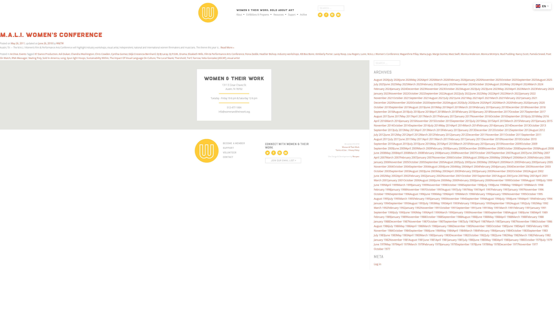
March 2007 (393, 157)
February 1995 (422, 198)
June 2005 (476, 162)
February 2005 (528, 162)
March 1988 (519, 217)
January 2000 (483, 180)
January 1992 (413, 207)
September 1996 (400, 194)
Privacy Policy (353, 150)
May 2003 (442, 171)
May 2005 (488, 162)
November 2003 (541, 166)
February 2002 (417, 176)
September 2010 (384, 143)
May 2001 (530, 176)
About (239, 14)
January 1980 (517, 240)
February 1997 (500, 189)
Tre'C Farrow (194, 58)
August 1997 (449, 189)
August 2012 (537, 130)
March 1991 (506, 207)
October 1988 (434, 217)
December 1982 (459, 235)
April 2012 (414, 134)
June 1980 (480, 240)
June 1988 (483, 217)
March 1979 (416, 244)
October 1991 (448, 207)
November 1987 (418, 221)
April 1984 (459, 230)
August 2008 (546, 148)
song (63, 58)
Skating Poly (35, 58)
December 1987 (398, 221)
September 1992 (501, 203)
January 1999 (419, 185)
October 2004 (401, 166)
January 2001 (396, 180)
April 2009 (411, 148)
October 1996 (382, 194)
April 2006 (513, 157)
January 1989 (399, 217)
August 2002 (536, 171)
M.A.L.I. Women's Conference (383, 54)
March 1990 (447, 212)
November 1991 (430, 207)
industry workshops (288, 54)
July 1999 (546, 180)
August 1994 (492, 198)
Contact (228, 157)
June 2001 (518, 176)
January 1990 (462, 212)
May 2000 (452, 180)
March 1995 (406, 198)
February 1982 (542, 235)
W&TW (60, 43)
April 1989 (541, 212)
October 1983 (520, 230)
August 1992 (518, 203)
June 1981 (429, 240)
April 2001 (542, 176)
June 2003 (431, 171)
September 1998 (473, 185)
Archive (303, 14)
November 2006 (442, 157)
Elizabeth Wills (195, 54)
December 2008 (473, 148)
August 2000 (427, 180)
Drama (183, 54)
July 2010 (413, 143)
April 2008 (403, 153)
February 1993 (467, 203)
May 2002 (391, 176)
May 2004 (461, 166)
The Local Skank (165, 58)
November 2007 (466, 153)
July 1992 (531, 203)
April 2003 (454, 171)
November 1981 (399, 240)
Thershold (180, 58)
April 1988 (506, 217)
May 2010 (437, 143)
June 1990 (410, 212)
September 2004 (419, 166)
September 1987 (454, 221)
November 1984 (383, 230)
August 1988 (469, 217)
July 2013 (399, 130)
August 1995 (381, 198)
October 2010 (528, 139)
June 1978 (482, 244)
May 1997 (473, 189)
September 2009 (384, 148)
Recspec (356, 156)
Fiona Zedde (251, 54)
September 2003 (400, 171)
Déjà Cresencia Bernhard (142, 54)
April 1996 (454, 194)
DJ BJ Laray (162, 54)
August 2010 (401, 143)
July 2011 (394, 139)
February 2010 (477, 143)
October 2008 (511, 148)
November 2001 (451, 176)
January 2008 (448, 153)
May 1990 (422, 212)
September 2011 (531, 134)
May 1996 (442, 194)
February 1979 (432, 244)
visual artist (233, 58)
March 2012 (427, 134)
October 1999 (518, 180)
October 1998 (455, 185)
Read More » (227, 47)
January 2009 (456, 148)
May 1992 (542, 203)
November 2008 (493, 148)
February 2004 (488, 166)
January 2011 (474, 139)
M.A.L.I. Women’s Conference (51, 35)
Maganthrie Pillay (409, 54)
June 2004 (450, 166)
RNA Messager (19, 58)
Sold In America (51, 58)
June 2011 (405, 139)
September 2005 (435, 162)
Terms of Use (341, 150)
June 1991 (482, 207)
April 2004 (473, 166)
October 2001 (469, 176)
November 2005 (399, 162)
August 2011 (381, 139)
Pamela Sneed (537, 54)
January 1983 (442, 235)
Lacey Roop (340, 54)
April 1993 (452, 203)
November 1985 (481, 226)
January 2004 (504, 166)
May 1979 (391, 244)
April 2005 (500, 162)
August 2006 (475, 157)
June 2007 (532, 153)
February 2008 (432, 153)
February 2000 (466, 180)
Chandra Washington (82, 54)
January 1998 (399, 189)
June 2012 (390, 134)
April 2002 (403, 176)
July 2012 (379, 134)
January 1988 (381, 221)
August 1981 (416, 240)
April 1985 (525, 226)
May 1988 (494, 217)
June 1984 (435, 230)
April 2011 (429, 139)
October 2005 (417, 162)
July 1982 (490, 235)
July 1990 (399, 212)
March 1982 (526, 235)
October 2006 (460, 157)
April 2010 (449, 143)
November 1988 (416, 217)
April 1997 (485, 189)
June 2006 (489, 157)
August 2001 (504, 176)
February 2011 (457, 139)
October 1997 (434, 189)
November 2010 (510, 139)
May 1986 (405, 226)
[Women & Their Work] (208, 11)
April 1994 (529, 198)
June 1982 (502, 235)
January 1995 (438, 198)
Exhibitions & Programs (258, 14)
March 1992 (381, 207)
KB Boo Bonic (307, 54)
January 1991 (538, 207)
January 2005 (545, 162)
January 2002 (434, 176)
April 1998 (523, 185)
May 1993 (440, 203)
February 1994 (543, 198)
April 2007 (380, 157)
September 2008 (529, 148)
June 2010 (425, 143)
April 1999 (392, 185)
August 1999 (533, 180)
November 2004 (383, 166)
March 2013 (435, 130)
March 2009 (425, 148)
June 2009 (399, 148)
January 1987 (508, 221)
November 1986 (526, 221)
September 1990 (384, 212)
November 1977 (528, 244)
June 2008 (380, 153)
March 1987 (494, 221)
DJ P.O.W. (173, 54)
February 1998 (382, 189)
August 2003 (417, 171)
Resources (278, 14)
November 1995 (516, 194)
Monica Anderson (470, 54)
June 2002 (380, 176)
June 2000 (441, 180)
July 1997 (462, 189)
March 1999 (405, 185)
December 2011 (476, 134)
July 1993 (429, 203)
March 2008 (416, 153)
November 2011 (495, 134)
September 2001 (487, 176)
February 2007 (408, 157)
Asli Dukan (64, 54)
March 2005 (513, 162)
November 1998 (437, 185)
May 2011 (417, 139)
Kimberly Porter (324, 54)
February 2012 (442, 134)
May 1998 (511, 185)
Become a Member (234, 143)
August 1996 (417, 194)
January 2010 (494, 143)
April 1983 (414, 235)
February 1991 (522, 207)
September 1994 (475, 198)
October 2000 (412, 180)
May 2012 (402, 134)
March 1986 (430, 226)
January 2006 (381, 162)
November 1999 (500, 180)
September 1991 (466, 207)
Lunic (363, 54)
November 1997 (416, 189)
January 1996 (499, 194)
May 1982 (513, 235)
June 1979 (380, 244)
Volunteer (229, 152)
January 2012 (459, 134)
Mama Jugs (426, 54)
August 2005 (452, 162)
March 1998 (536, 185)
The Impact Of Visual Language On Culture (133, 58)
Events (22, 54)
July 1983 (379, 235)
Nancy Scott (522, 54)
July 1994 (505, 198)
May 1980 (491, 240)
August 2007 (519, 153)
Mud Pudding (507, 54)
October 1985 (499, 226)
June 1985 (513, 226)
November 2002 (502, 171)
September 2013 (384, 130)
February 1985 (540, 226)
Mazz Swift (454, 54)
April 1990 (434, 212)
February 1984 (487, 230)
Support (292, 14)
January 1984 (504, 230)
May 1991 (493, 207)
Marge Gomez (440, 54)
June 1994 (517, 198)
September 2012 (520, 130)
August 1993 (416, 203)
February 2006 (541, 157)
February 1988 (535, 217)
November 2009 (511, 143)
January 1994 (381, 203)
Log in (377, 264)
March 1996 (467, 194)
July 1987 (469, 221)
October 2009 (529, 143)
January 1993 (483, 203)
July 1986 (394, 226)
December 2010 (491, 139)
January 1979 (448, 244)
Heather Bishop (267, 54)
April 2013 (422, 130)
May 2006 (501, 157)
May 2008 (391, 153)
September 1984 (419, 230)
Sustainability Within (98, 58)
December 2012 (484, 130)
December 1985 (462, 226)
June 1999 (380, 185)
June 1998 (500, 185)
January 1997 (516, 189)
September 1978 (466, 244)
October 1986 (544, 221)
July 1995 (394, 198)
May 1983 (402, 235)
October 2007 (484, 153)
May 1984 (447, 230)
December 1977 (508, 244)
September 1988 (452, 217)
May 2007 (544, 153)
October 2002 (520, 171)
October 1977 (382, 249)
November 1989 (479, 212)
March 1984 (472, 230)
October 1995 (534, 194)
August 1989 (516, 212)
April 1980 (503, 240)
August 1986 (381, 226)
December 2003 (521, 166)
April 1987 (481, 221)
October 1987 (436, 221)
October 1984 (401, 230)
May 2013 (410, 130)
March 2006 (526, 157)
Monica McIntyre (490, 54)
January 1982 (381, 240)
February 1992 (396, 207)
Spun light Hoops (76, 58)
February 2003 (468, 171)
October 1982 (477, 235)
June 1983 (390, 235)
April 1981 (441, 240)
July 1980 (468, 240)
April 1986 (417, 226)
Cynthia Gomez (119, 54)
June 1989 (529, 212)
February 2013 (450, 130)
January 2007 (425, 157)
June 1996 (431, 194)
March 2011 (442, 139)
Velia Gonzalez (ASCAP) (214, 58)
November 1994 (456, 198)
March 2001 (381, 180)
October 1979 (533, 240)
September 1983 (538, 230)
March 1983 (427, 235)
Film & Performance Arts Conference (224, 54)
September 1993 (399, 203)
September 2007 (502, 153)
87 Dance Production (46, 54)
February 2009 (440, 148)
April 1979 (403, 244)
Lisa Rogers (353, 54)
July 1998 (488, 185)
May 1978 (493, 244)
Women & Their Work (350, 147)
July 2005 (465, 162)
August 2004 (436, 166)
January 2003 (485, 171)
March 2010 (462, 143)
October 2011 (513, 134)
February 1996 (483, 194)
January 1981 (455, 240)
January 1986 (445, 226)
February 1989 (382, 217)
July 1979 (546, 240)
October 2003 (382, 171)
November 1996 (534, 189)
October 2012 (502, 130)
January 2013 (467, 130)
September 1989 (499, 212)
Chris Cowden (102, 54)
